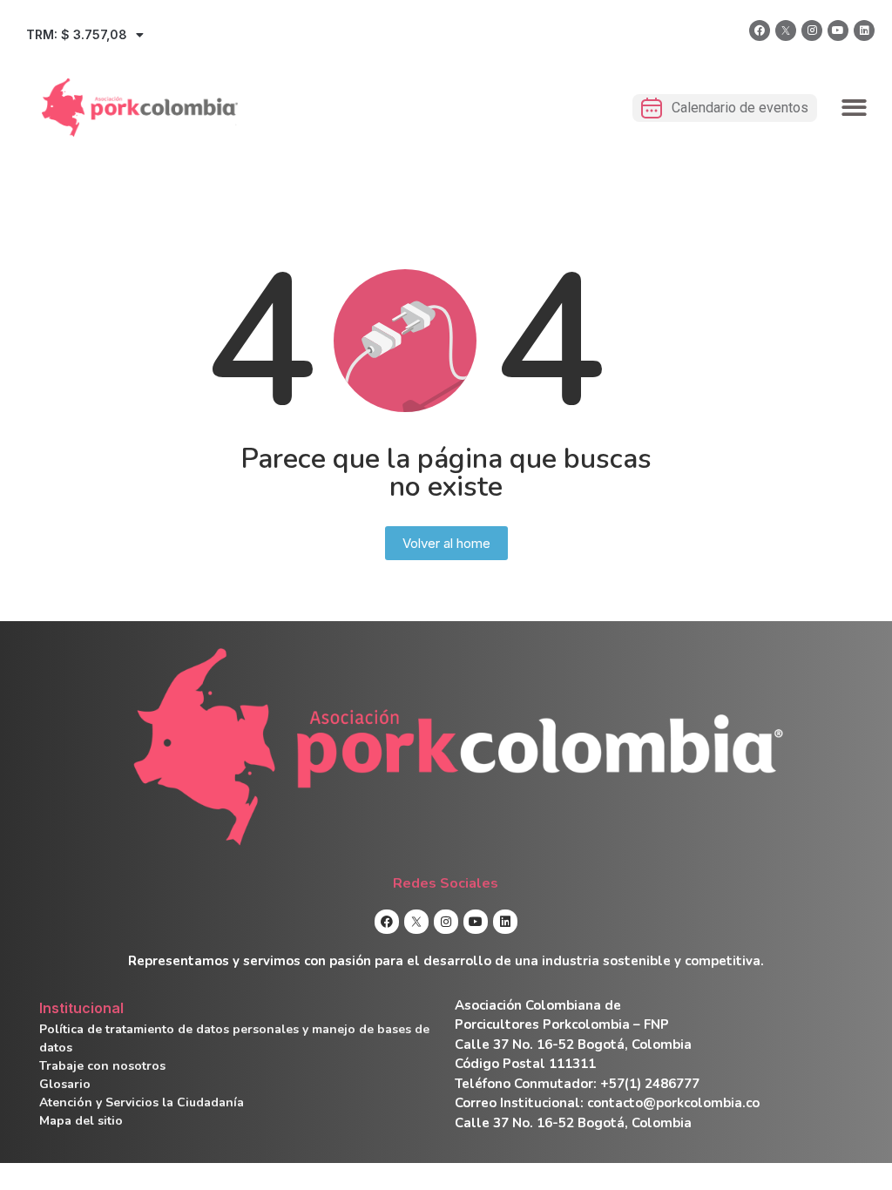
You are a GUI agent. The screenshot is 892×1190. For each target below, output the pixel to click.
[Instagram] (811, 30)
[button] (855, 107)
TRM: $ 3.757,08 (76, 34)
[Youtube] (838, 30)
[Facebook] (759, 30)
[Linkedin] (864, 30)
